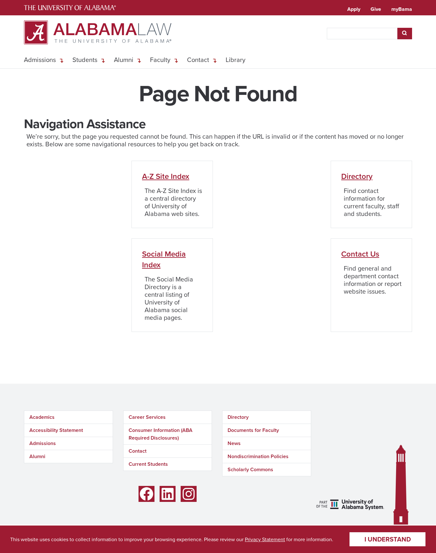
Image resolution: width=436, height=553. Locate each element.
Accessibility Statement (56, 430)
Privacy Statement (265, 539)
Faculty (160, 59)
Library (235, 59)
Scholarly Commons (250, 469)
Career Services (147, 417)
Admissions (40, 59)
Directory (356, 176)
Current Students (148, 464)
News (234, 443)
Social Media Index (164, 259)
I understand (388, 539)
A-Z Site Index (165, 176)
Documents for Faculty (253, 430)
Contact (198, 59)
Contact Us (360, 253)
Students (84, 59)
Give (376, 9)
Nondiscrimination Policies (258, 456)
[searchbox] (362, 33)
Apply (353, 9)
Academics (42, 417)
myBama (401, 9)
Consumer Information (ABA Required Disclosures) (160, 434)
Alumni (123, 59)
